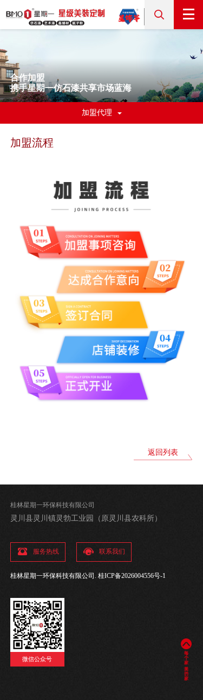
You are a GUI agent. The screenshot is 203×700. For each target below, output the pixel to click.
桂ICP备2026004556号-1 (132, 576)
